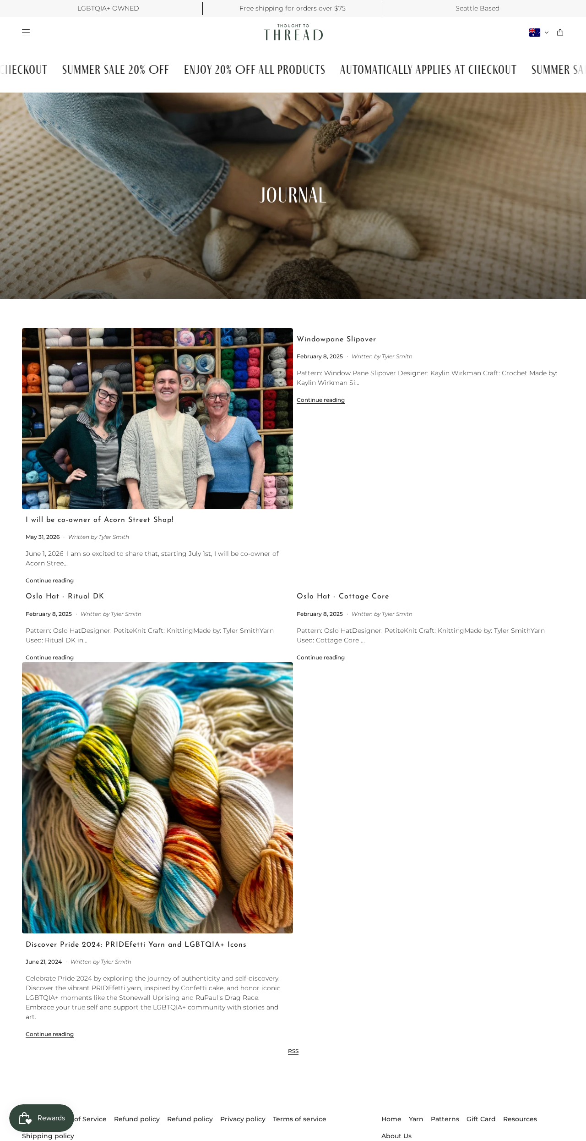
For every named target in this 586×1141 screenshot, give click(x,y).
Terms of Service (79, 1119)
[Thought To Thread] (293, 32)
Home (391, 1119)
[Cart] (560, 32)
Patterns (445, 1119)
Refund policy (137, 1119)
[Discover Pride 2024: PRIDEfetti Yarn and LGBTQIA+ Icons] (157, 797)
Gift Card (481, 1119)
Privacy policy (243, 1119)
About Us (396, 1136)
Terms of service (299, 1119)
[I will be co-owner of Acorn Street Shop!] (157, 418)
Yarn (416, 1119)
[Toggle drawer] (26, 32)
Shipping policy (48, 1136)
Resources (520, 1119)
